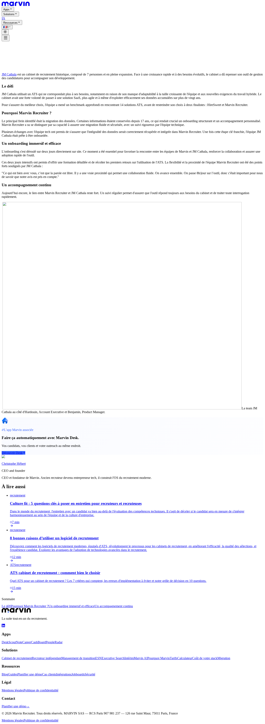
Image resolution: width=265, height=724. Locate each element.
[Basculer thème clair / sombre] (5, 32)
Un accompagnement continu (114, 606)
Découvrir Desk (12, 453)
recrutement (9, 49)
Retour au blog (14, 45)
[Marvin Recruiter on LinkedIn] (3, 626)
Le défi (6, 606)
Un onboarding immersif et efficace (71, 606)
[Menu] (6, 38)
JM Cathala (9, 74)
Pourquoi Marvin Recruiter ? (29, 606)
